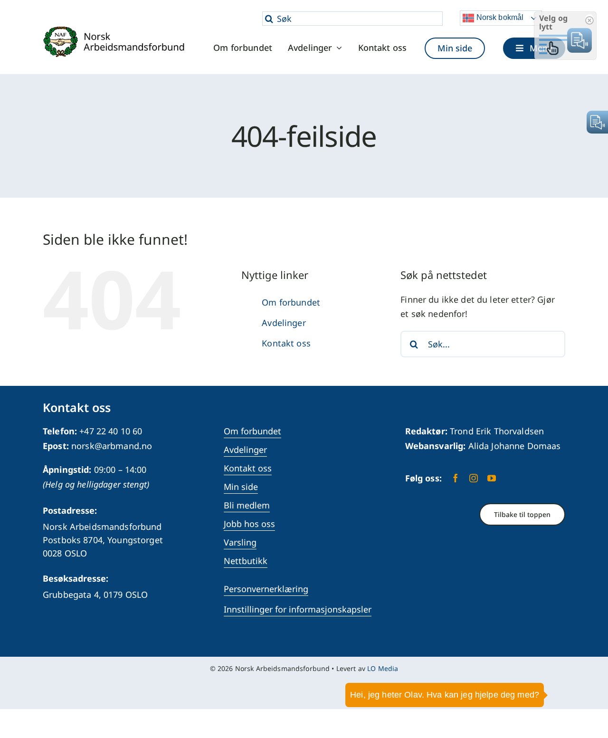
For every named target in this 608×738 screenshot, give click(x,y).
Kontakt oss (286, 343)
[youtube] (491, 478)
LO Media (382, 668)
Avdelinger (283, 322)
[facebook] (455, 478)
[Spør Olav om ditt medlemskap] (586, 678)
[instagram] (473, 478)
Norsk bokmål (498, 17)
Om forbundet (291, 302)
